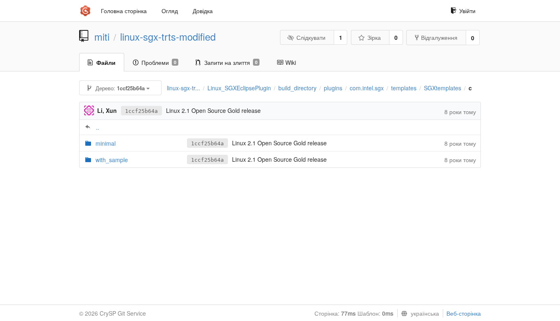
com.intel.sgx (367, 88)
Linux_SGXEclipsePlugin (239, 88)
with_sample (112, 160)
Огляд (170, 11)
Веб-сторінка (463, 313)
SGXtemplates (442, 88)
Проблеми (158, 62)
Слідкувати (311, 37)
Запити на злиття (230, 62)
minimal (106, 143)
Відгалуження (439, 37)
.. (97, 127)
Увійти (467, 11)
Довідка (203, 11)
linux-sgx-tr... (183, 88)
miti (101, 37)
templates (404, 88)
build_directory (297, 88)
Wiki (290, 62)
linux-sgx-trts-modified (168, 37)
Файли (106, 62)
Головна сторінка (124, 11)
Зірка (374, 37)
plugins (333, 88)
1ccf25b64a (141, 111)
